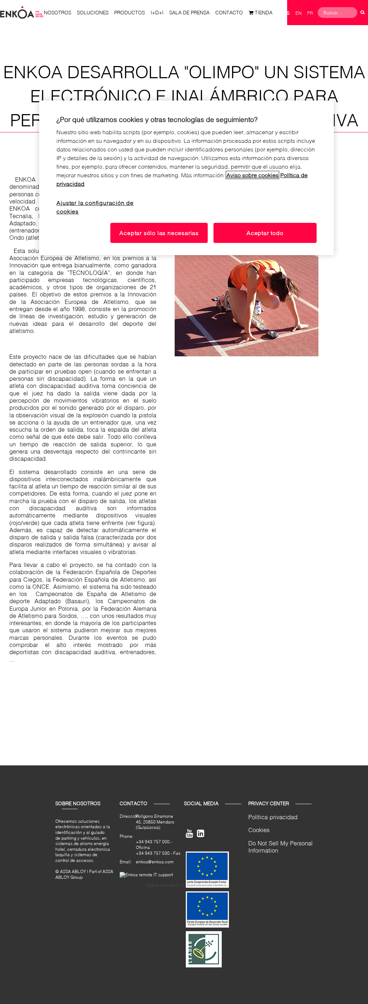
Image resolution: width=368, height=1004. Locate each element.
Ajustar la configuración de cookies (95, 207)
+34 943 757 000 (153, 841)
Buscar (362, 12)
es (287, 13)
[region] (186, 177)
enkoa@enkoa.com (155, 861)
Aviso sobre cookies (252, 175)
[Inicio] (21, 12)
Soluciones (93, 12)
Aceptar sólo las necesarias (159, 232)
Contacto (229, 12)
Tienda (263, 12)
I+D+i (157, 12)
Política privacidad (273, 816)
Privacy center (268, 803)
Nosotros (57, 12)
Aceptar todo (265, 232)
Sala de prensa (189, 12)
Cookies (259, 829)
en (298, 13)
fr (310, 13)
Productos (129, 12)
